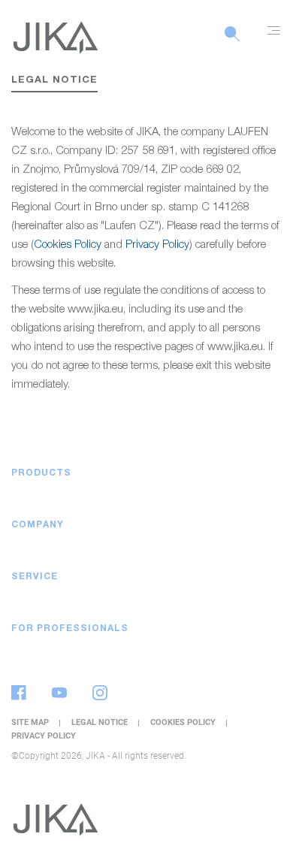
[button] (267, 473)
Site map (31, 722)
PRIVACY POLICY (43, 736)
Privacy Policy (157, 245)
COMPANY (37, 525)
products (41, 473)
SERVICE (34, 577)
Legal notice (100, 722)
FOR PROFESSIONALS (69, 628)
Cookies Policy (67, 245)
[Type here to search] (232, 42)
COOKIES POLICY (184, 722)
